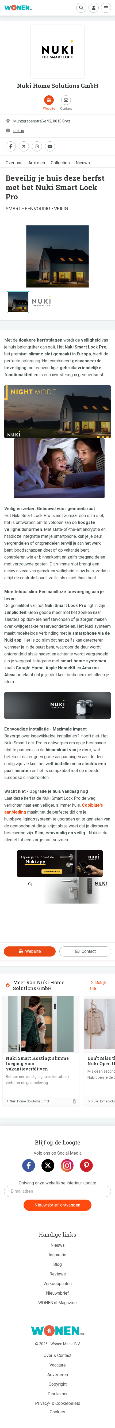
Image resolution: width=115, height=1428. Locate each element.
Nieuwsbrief (57, 1293)
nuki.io (18, 131)
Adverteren (57, 1374)
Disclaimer (58, 1393)
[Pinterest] (86, 1165)
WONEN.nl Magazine (57, 1302)
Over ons (14, 162)
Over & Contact (57, 1355)
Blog (57, 1264)
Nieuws (83, 162)
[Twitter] (47, 1165)
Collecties (60, 162)
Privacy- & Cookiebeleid (57, 1403)
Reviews (57, 1274)
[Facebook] (28, 1165)
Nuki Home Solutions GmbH (30, 1101)
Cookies (57, 1411)
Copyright (58, 1384)
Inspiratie (57, 1254)
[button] (13, 256)
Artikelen (36, 162)
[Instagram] (67, 1165)
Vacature (57, 1365)
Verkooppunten (57, 1283)
